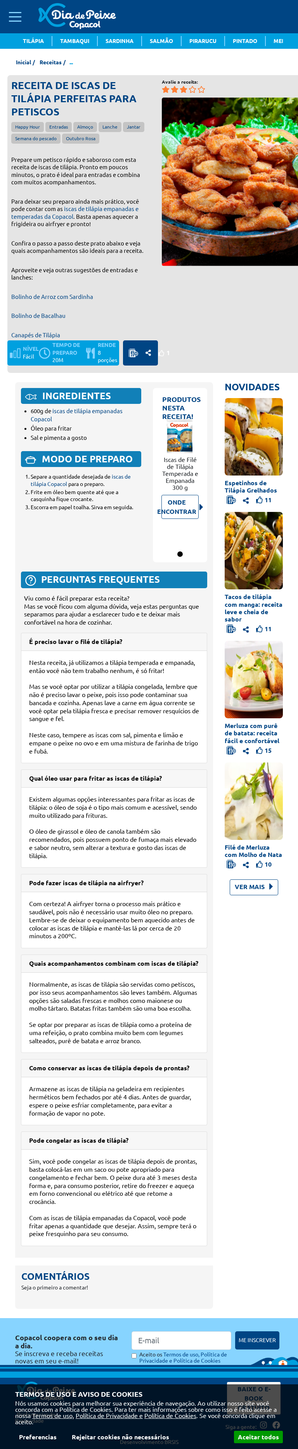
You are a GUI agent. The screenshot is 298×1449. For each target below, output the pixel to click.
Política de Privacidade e (109, 1415)
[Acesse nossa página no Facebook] (257, 99)
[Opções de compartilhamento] (148, 353)
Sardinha (119, 41)
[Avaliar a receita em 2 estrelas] (174, 89)
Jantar (133, 126)
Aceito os (183, 1357)
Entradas (58, 126)
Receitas (51, 62)
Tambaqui (74, 41)
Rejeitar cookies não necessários (120, 1437)
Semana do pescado (36, 138)
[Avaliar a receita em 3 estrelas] (183, 89)
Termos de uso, (53, 1415)
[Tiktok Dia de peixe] (281, 99)
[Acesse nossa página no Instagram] (246, 99)
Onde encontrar (178, 507)
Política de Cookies (170, 1415)
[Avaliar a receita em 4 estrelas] (192, 89)
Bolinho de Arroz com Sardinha (52, 297)
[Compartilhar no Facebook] (148, 353)
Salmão (161, 41)
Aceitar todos (258, 1437)
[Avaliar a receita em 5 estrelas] (201, 89)
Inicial (23, 62)
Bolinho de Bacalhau (38, 315)
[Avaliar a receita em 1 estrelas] (166, 89)
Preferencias (38, 1437)
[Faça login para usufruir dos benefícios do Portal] (133, 353)
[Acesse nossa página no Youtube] (269, 99)
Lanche (110, 126)
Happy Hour (27, 126)
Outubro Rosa (80, 138)
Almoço (85, 126)
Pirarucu (203, 41)
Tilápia (33, 41)
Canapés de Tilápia (35, 335)
